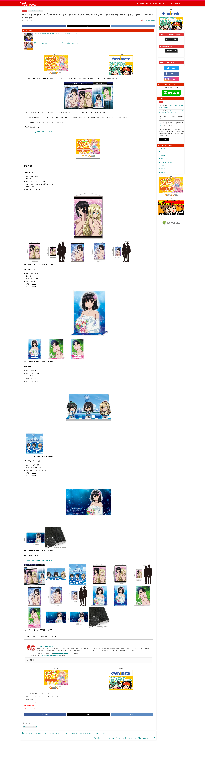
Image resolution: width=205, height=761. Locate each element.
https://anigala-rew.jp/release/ (60, 653)
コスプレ (170, 3)
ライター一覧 (164, 158)
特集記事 (142, 3)
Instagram (163, 155)
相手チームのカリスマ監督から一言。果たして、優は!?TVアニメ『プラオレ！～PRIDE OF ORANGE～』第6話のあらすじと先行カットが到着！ (65, 733)
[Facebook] (34, 660)
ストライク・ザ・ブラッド (36, 10)
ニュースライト (171, 123)
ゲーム (164, 3)
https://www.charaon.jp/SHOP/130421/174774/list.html (39, 131)
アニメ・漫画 (153, 3)
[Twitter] (27, 660)
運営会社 (163, 168)
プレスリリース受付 (171, 39)
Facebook (163, 152)
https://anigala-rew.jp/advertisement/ (51, 655)
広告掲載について (171, 51)
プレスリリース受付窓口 (166, 162)
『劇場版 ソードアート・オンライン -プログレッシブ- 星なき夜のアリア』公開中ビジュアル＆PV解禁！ (124, 738)
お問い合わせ (164, 172)
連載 (147, 3)
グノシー (162, 123)
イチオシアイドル (179, 3)
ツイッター (163, 148)
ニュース (25, 10)
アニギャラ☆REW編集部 (149, 20)
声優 (160, 3)
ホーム (136, 3)
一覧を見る (164, 139)
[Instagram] (30, 660)
